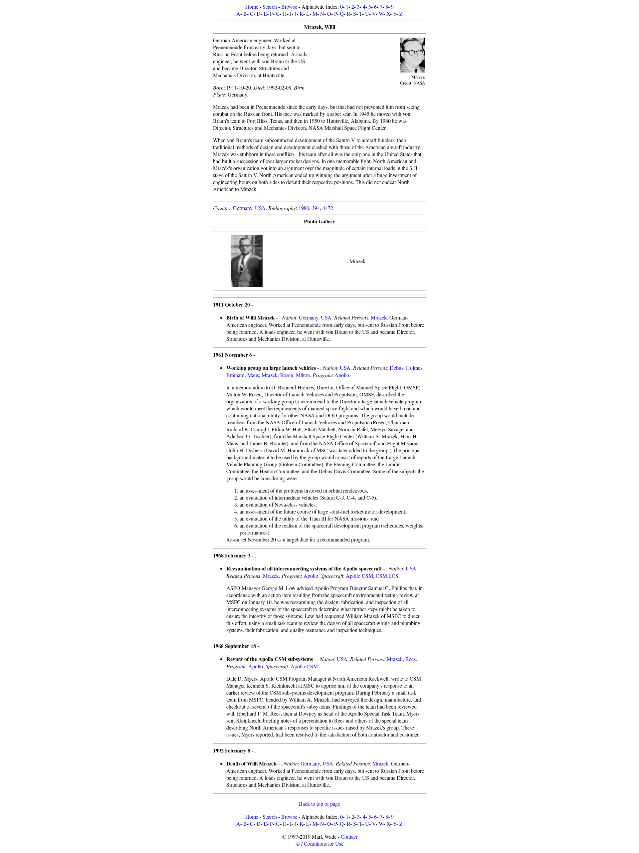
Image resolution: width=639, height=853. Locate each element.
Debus (396, 367)
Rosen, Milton (295, 374)
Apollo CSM (359, 575)
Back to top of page (319, 803)
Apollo (341, 374)
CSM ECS (387, 575)
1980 (304, 207)
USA (260, 207)
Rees (410, 658)
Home (251, 6)
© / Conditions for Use (319, 843)
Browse (289, 6)
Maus (253, 374)
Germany (242, 207)
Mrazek (379, 317)
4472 (327, 207)
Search (270, 6)
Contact (349, 836)
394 (316, 207)
